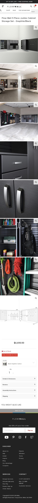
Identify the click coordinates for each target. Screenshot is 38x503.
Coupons (5, 465)
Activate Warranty (8, 481)
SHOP (8, 10)
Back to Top (19, 410)
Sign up (30, 430)
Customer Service (25, 486)
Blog (4, 460)
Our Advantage (24, 10)
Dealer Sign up (7, 486)
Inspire (5, 458)
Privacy (21, 458)
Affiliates (22, 453)
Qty (10, 369)
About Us (5, 451)
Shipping (5, 396)
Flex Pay (5, 484)
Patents (21, 451)
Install (4, 456)
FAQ (4, 453)
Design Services (8, 479)
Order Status (7, 488)
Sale (14, 10)
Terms (21, 456)
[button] (19, 363)
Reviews (5, 384)
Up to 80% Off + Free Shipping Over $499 (19, 2)
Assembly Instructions (9, 390)
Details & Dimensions (9, 379)
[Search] (31, 7)
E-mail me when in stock (9, 354)
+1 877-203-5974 (24, 479)
